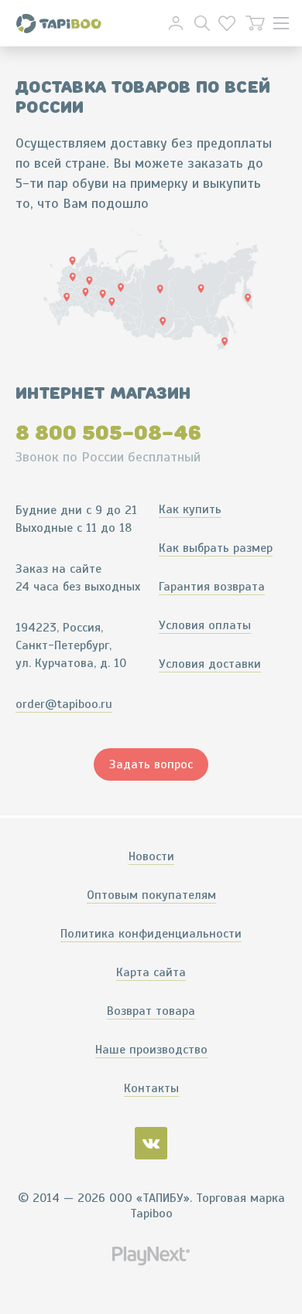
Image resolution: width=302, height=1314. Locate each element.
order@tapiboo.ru (63, 704)
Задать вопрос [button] (151, 764)
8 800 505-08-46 (108, 432)
